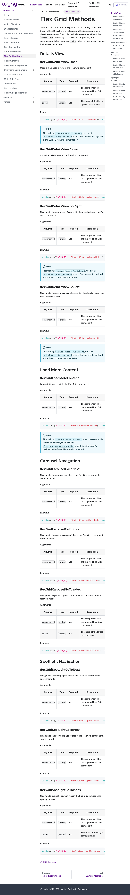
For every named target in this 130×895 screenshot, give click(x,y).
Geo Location (10, 88)
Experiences (36, 5)
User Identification (13, 74)
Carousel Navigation (115, 53)
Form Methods (11, 38)
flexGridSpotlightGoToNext (119, 85)
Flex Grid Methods (13, 56)
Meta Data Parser (12, 79)
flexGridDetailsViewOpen (119, 18)
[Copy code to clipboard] (102, 119)
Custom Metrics (11, 61)
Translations (10, 83)
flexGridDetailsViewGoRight (119, 31)
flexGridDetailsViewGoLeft (119, 37)
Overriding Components (15, 70)
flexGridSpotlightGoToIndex (119, 98)
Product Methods (12, 51)
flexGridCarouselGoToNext (119, 60)
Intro (6, 15)
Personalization (11, 20)
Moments (60, 5)
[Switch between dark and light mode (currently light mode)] (110, 5)
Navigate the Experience (15, 65)
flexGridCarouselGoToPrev (119, 66)
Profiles (48, 5)
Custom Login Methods (15, 93)
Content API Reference (73, 5)
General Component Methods (18, 33)
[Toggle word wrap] (97, 119)
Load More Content (119, 42)
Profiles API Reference (94, 5)
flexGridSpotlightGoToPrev (119, 92)
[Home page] (42, 12)
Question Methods (13, 47)
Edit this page (49, 862)
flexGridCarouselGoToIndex (119, 72)
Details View (116, 13)
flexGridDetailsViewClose (119, 24)
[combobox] (120, 5)
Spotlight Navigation (115, 79)
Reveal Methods (12, 42)
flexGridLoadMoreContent (119, 47)
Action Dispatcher (12, 24)
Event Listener (11, 29)
